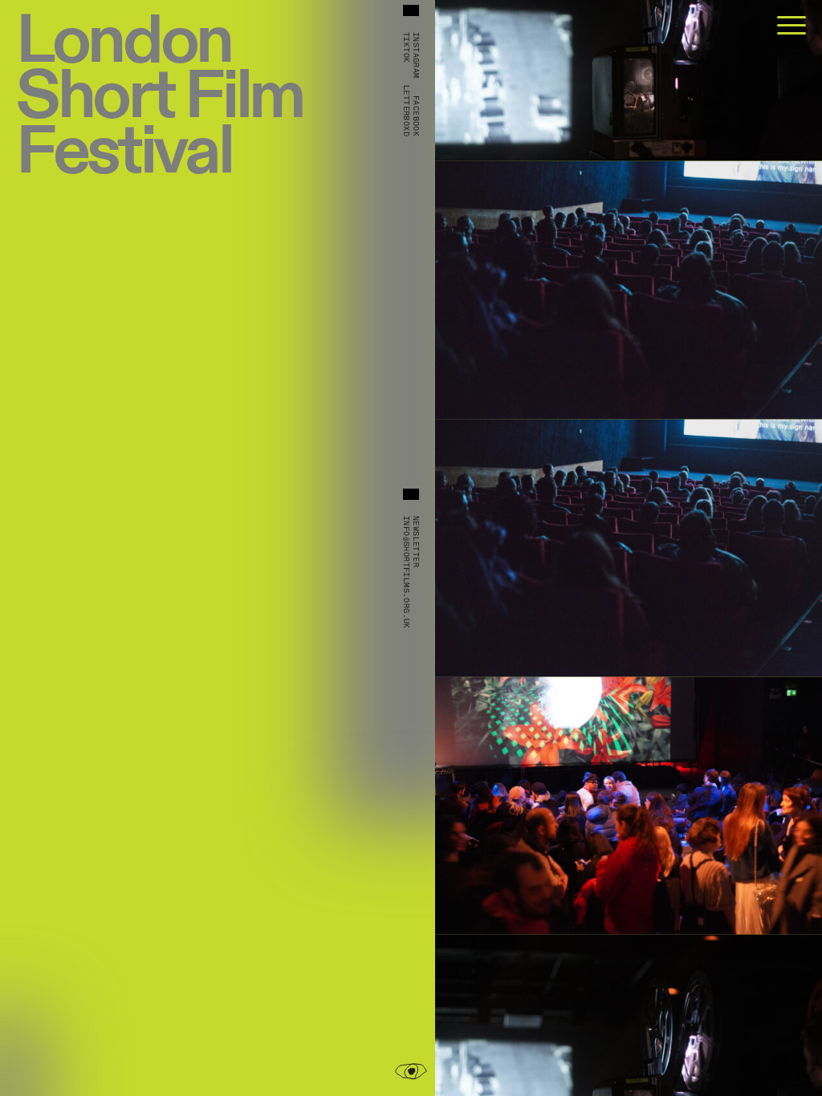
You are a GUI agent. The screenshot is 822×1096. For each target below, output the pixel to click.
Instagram (416, 55)
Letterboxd (406, 110)
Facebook (416, 115)
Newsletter (416, 541)
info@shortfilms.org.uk (406, 572)
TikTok (406, 47)
